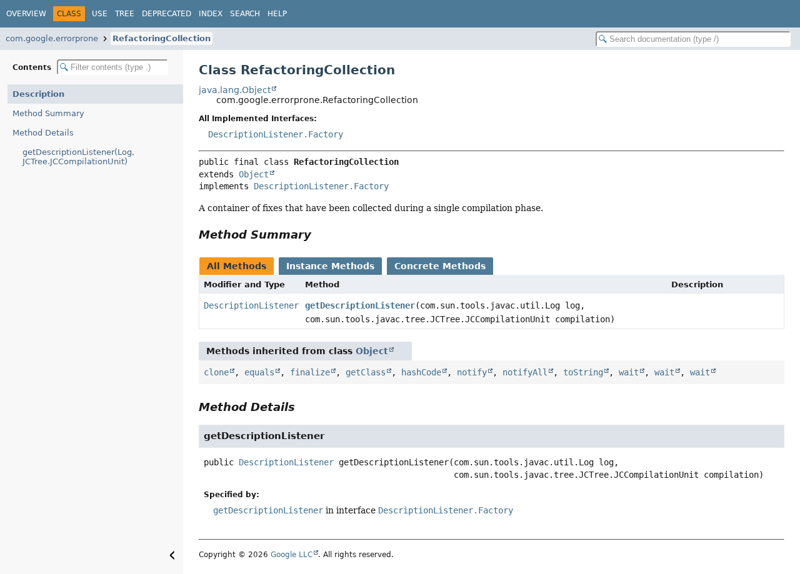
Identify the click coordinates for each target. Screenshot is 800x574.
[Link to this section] (320, 234)
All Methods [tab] (236, 266)
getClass (366, 372)
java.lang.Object (235, 90)
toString (583, 372)
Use (100, 13)
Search (245, 13)
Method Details (43, 132)
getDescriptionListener (360, 305)
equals (259, 372)
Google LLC (291, 554)
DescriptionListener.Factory (275, 134)
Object (254, 174)
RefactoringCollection (161, 38)
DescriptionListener (251, 305)
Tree (124, 13)
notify (472, 372)
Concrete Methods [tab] (440, 266)
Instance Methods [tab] (330, 266)
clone (216, 372)
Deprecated (166, 13)
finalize (310, 372)
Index (210, 13)
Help (277, 13)
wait (629, 372)
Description (38, 94)
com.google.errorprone (52, 38)
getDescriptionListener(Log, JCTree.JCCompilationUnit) (78, 156)
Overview (26, 13)
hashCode (421, 372)
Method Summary (48, 113)
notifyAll (525, 372)
